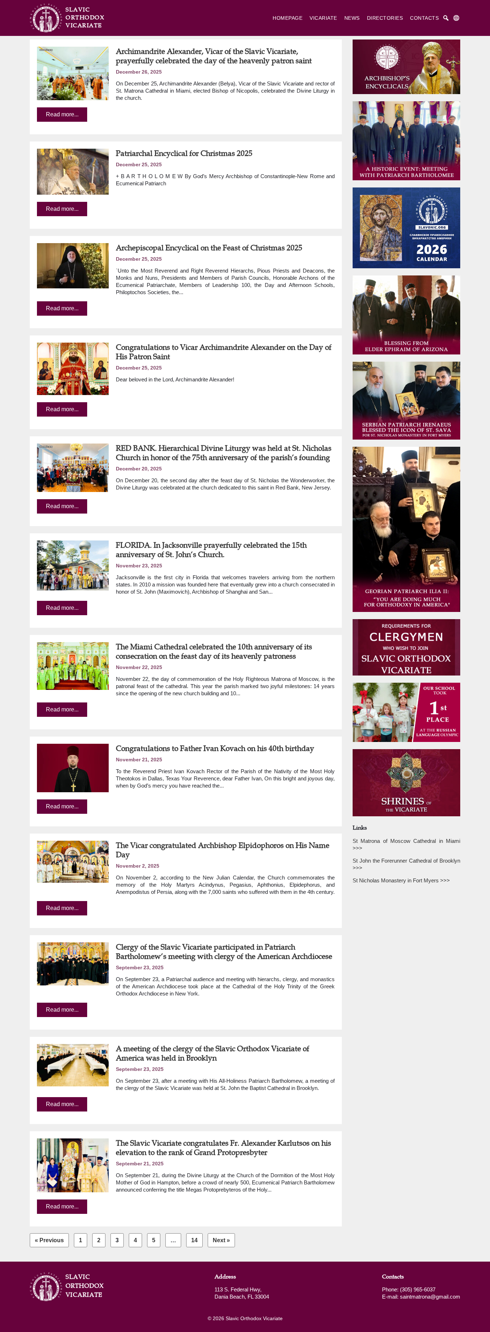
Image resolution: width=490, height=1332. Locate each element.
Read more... (62, 114)
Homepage (287, 18)
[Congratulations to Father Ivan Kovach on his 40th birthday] (73, 768)
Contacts (424, 18)
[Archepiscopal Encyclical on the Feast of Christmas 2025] (73, 265)
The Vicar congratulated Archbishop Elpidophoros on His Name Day (222, 850)
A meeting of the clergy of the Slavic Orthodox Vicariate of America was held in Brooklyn (212, 1053)
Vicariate (323, 18)
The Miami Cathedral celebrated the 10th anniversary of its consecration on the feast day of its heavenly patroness (214, 651)
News (352, 18)
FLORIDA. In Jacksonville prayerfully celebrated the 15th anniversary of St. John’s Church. (211, 550)
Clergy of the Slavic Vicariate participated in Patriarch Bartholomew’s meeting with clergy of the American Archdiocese (224, 951)
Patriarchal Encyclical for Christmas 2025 (184, 153)
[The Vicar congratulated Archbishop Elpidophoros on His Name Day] (73, 862)
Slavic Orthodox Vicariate (84, 1285)
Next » (221, 1240)
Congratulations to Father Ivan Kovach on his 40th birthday (215, 748)
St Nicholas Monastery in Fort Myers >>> (401, 880)
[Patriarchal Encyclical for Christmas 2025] (73, 172)
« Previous (49, 1240)
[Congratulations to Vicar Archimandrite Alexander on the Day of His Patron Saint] (73, 369)
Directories (385, 18)
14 (194, 1240)
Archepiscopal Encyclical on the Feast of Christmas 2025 (209, 247)
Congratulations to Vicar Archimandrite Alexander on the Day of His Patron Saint (223, 352)
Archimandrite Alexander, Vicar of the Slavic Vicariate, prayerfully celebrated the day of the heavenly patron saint (214, 56)
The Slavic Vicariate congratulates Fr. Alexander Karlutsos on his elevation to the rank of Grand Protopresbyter (223, 1147)
